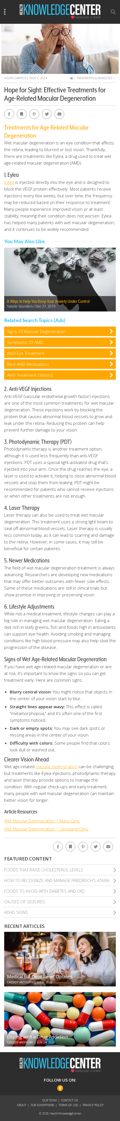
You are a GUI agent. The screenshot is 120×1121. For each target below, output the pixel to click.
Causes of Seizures (24, 901)
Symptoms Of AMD (25, 342)
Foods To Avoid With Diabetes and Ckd (44, 891)
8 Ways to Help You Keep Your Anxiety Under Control (48, 301)
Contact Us (69, 1100)
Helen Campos (15, 78)
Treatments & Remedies (94, 78)
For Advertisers (42, 1104)
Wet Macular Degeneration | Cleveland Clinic (46, 829)
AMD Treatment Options (30, 375)
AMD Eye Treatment (25, 353)
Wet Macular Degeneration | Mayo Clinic (42, 821)
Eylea (9, 182)
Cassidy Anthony (20, 982)
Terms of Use (68, 1104)
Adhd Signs (16, 912)
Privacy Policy (93, 1104)
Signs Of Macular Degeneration (36, 331)
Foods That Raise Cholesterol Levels (43, 870)
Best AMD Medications (28, 364)
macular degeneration (57, 766)
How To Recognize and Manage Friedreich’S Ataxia (56, 880)
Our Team (49, 1100)
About (21, 1104)
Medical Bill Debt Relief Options (40, 977)
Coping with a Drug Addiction (37, 1037)
